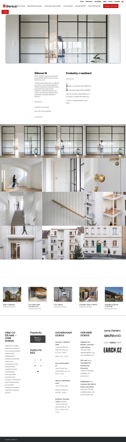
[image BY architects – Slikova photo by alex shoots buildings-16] (63, 175)
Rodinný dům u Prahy (88, 305)
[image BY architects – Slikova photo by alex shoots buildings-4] (21, 175)
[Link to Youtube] (38, 371)
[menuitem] (82, 1)
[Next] (120, 297)
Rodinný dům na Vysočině (111, 305)
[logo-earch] (112, 350)
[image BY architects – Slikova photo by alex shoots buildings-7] (63, 209)
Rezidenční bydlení (9, 307)
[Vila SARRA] (63, 294)
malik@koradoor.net (87, 392)
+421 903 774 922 (87, 389)
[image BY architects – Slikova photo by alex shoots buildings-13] (21, 141)
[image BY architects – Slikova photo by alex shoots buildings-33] (63, 243)
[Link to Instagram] (40, 365)
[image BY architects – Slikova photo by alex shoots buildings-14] (63, 141)
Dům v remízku (9, 305)
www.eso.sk (85, 376)
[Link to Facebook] (35, 360)
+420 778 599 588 (61, 386)
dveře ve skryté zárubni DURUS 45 (79, 86)
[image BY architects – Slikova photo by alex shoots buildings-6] (21, 209)
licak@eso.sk (85, 373)
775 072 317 (63, 347)
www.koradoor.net (87, 395)
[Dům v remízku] (12, 294)
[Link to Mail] (35, 365)
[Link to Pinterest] (40, 360)
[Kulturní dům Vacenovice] (37, 294)
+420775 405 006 (61, 404)
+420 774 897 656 (61, 368)
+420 (57, 347)
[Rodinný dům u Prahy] (88, 294)
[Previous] (6, 297)
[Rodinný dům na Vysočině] (114, 294)
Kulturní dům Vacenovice (34, 305)
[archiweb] (113, 336)
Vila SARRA (58, 305)
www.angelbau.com (87, 355)
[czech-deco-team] (113, 342)
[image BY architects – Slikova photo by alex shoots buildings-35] (21, 243)
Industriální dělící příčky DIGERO (79, 90)
